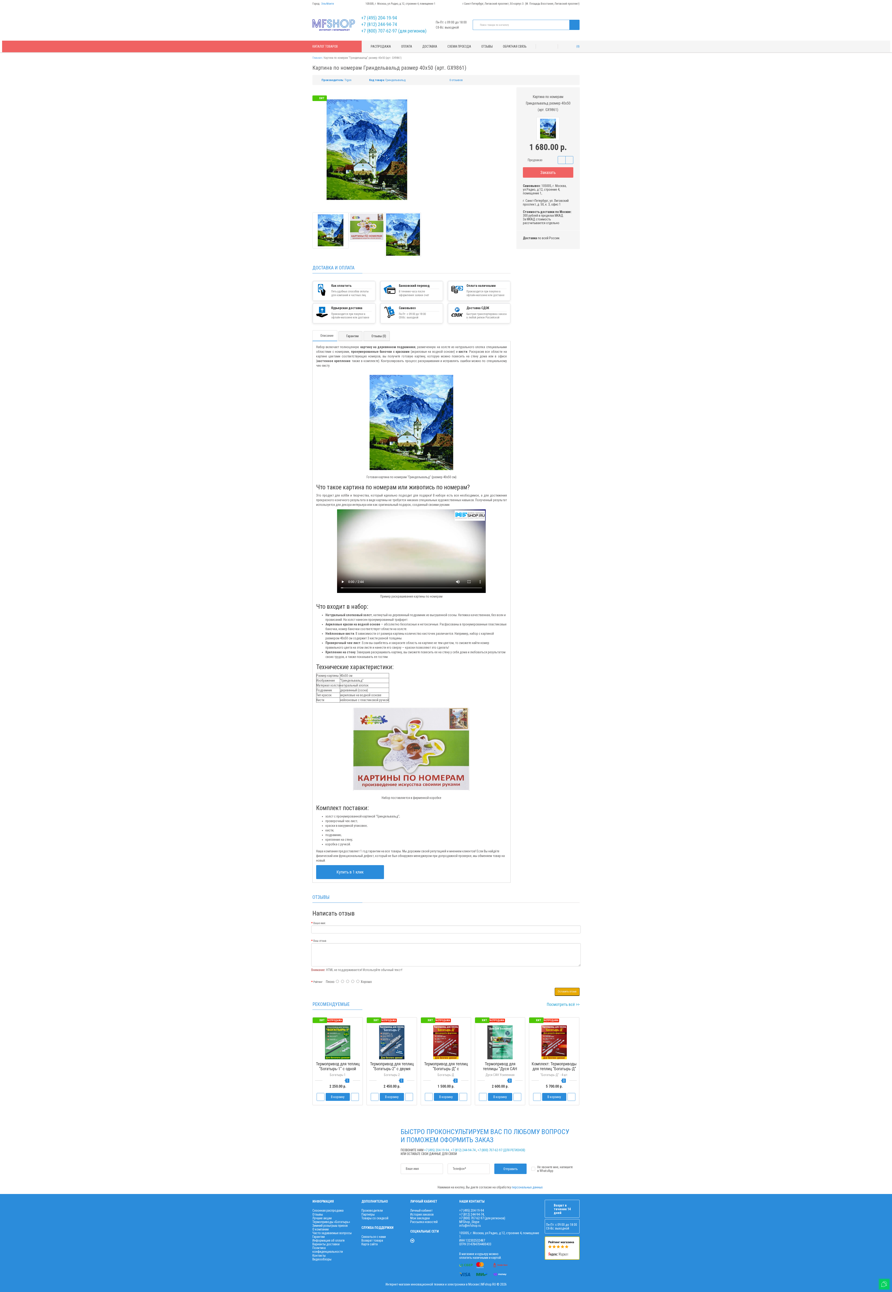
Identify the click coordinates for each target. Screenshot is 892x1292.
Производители (372, 1210)
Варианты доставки (326, 1244)
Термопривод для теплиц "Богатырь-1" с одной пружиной (338, 1068)
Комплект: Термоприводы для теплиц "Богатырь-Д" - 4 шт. (554, 1068)
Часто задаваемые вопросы (332, 1233)
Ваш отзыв (319, 940)
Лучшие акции (322, 1218)
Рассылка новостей (424, 1222)
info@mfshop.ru (470, 1225)
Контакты (319, 1255)
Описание (327, 335)
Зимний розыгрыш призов (330, 1225)
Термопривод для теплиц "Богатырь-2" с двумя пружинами (392, 1068)
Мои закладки (420, 1218)
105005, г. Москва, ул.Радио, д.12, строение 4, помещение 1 (400, 3)
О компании (320, 1229)
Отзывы (487, 46)
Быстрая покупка (392, 1077)
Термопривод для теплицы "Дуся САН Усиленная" (500, 1068)
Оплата (406, 46)
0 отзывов (456, 80)
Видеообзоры (321, 1259)
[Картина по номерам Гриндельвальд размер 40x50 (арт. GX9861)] (330, 230)
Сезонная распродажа (328, 1210)
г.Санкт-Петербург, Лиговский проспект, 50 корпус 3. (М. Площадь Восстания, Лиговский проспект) (521, 3)
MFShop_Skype (469, 1222)
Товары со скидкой (374, 1218)
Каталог (325, 46)
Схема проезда (459, 46)
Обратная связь (515, 46)
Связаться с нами (373, 1237)
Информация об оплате (328, 1240)
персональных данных (527, 1187)
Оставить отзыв (567, 991)
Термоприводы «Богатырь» (331, 1222)
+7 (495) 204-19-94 (379, 18)
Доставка (429, 46)
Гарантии (352, 336)
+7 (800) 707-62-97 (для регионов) (393, 31)
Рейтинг (317, 982)
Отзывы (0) (378, 336)
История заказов (422, 1214)
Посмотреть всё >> (563, 1004)
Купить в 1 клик (350, 872)
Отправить (510, 1169)
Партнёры (368, 1214)
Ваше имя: (319, 923)
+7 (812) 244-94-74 (379, 24)
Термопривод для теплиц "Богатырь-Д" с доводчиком (446, 1068)
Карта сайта (369, 1244)
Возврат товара (372, 1240)
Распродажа (381, 46)
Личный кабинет (421, 1210)
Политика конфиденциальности (327, 1249)
